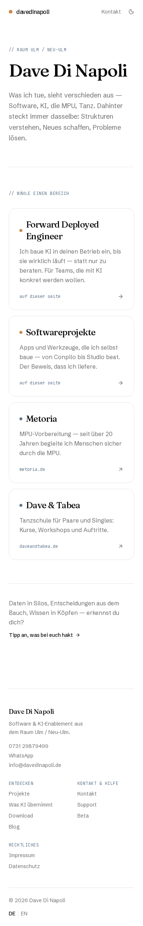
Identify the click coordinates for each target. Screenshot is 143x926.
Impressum (22, 855)
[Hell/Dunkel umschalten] (131, 12)
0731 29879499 (28, 746)
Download (21, 815)
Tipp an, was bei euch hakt (41, 635)
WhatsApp (21, 755)
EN (24, 913)
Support (87, 804)
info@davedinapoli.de (35, 765)
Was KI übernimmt (31, 804)
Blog (14, 826)
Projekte (19, 793)
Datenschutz (24, 866)
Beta (83, 815)
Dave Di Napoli (31, 711)
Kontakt (111, 11)
